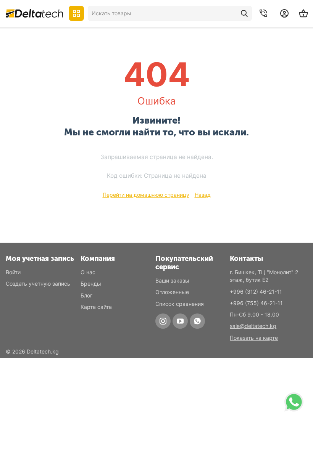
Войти (13, 272)
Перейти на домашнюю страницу (146, 194)
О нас (88, 272)
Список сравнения (179, 304)
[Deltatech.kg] (34, 13)
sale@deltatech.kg (253, 326)
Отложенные (172, 292)
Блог (86, 295)
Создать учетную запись (38, 283)
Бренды (91, 283)
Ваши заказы (172, 280)
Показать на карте (254, 337)
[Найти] (244, 13)
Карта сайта (96, 307)
